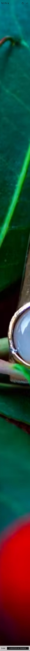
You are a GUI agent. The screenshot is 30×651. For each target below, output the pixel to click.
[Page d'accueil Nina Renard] (5, 3)
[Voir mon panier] (22, 3)
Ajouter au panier (18, 648)
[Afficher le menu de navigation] (27, 3)
